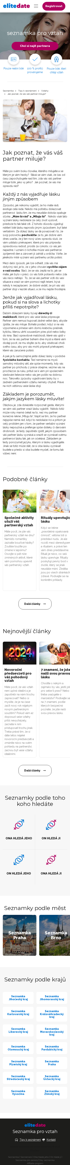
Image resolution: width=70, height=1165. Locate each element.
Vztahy (45, 90)
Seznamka (8, 90)
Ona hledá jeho (41, 1157)
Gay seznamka (47, 1160)
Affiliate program (35, 1163)
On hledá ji (55, 1157)
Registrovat (53, 6)
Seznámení (26, 1157)
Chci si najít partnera (35, 46)
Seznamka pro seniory (26, 1160)
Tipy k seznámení (27, 90)
